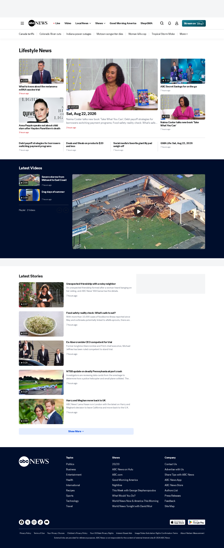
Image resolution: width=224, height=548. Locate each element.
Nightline (117, 485)
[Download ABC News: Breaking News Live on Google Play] (196, 522)
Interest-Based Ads (124, 533)
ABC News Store (174, 485)
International (73, 485)
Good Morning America (125, 480)
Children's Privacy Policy (77, 533)
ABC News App (173, 480)
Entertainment (73, 474)
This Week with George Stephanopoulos (134, 490)
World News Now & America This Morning (135, 501)
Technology (72, 501)
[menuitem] (26, 34)
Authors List (171, 490)
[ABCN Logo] (37, 23)
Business (71, 469)
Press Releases (173, 495)
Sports (69, 495)
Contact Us (171, 464)
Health (69, 480)
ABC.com (117, 474)
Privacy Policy (25, 533)
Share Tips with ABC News (179, 474)
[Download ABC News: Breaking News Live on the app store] (177, 522)
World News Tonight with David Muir (132, 506)
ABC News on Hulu (122, 469)
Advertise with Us (174, 469)
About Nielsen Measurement (192, 533)
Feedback (170, 501)
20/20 (115, 464)
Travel (69, 506)
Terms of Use (39, 533)
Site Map (169, 506)
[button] (22, 23)
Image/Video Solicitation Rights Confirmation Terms (156, 533)
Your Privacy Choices (56, 533)
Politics (70, 464)
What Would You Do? (123, 495)
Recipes (70, 490)
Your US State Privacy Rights (101, 533)
